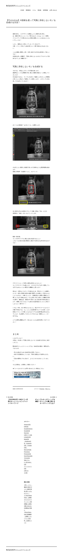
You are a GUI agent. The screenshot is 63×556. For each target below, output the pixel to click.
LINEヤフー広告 (28, 435)
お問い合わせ (53, 10)
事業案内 (28, 10)
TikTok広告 (27, 458)
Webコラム (47, 388)
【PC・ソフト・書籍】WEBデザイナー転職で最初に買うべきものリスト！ (28, 489)
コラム (34, 10)
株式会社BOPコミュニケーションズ (18, 6)
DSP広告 (26, 426)
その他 (25, 472)
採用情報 (45, 10)
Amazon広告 (27, 424)
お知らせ (26, 470)
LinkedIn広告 (27, 437)
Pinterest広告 (27, 454)
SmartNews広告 (28, 456)
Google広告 (27, 430)
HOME (22, 10)
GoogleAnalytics (28, 428)
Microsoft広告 (27, 449)
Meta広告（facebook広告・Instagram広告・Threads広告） (28, 443)
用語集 (39, 10)
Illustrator (26, 433)
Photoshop (42, 388)
